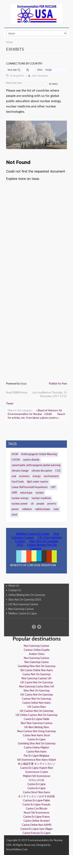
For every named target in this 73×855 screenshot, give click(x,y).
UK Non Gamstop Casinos (23, 604)
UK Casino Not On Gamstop (36, 682)
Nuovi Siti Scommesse (36, 812)
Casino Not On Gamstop (36, 674)
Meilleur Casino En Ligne (22, 614)
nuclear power (20, 503)
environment (51, 476)
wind (14, 514)
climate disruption (42, 471)
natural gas (26, 492)
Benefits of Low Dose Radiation (33, 565)
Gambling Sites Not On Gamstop (36, 666)
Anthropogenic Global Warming (39, 454)
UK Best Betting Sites (36, 727)
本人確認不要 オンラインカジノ (36, 764)
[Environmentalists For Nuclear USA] (36, 14)
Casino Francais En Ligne (36, 833)
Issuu (23, 383)
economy (24, 476)
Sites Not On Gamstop (36, 690)
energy (37, 476)
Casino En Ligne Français (36, 804)
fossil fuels (18, 481)
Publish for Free (58, 383)
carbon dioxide (31, 460)
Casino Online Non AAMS (36, 825)
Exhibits (15, 49)
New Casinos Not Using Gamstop (36, 731)
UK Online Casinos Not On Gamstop (36, 715)
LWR (14, 492)
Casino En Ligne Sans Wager (36, 829)
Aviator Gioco (36, 654)
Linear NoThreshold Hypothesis (30, 487)
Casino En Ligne (36, 739)
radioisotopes (42, 509)
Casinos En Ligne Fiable (36, 800)
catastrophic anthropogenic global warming (36, 465)
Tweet (9, 403)
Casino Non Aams (36, 751)
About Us (13, 586)
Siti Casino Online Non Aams (36, 670)
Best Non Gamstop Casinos (36, 723)
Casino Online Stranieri (37, 821)
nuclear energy (20, 498)
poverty (51, 503)
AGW (15, 454)
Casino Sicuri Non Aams (36, 792)
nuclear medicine (41, 498)
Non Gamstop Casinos (21, 609)
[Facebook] (34, 627)
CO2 (58, 471)
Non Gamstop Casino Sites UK (36, 686)
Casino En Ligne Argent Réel (36, 768)
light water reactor (37, 481)
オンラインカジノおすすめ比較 (36, 796)
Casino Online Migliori (36, 747)
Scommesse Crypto (36, 772)
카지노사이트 (36, 780)
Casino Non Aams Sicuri (36, 735)
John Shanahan (40, 75)
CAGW (16, 460)
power (15, 509)
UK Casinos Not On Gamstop (36, 711)
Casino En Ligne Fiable (36, 719)
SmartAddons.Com (17, 849)
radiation (27, 509)
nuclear (39, 492)
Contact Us (14, 590)
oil (32, 503)
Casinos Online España (36, 650)
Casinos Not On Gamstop (36, 699)
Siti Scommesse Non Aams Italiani (36, 760)
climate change (20, 471)
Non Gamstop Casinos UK (36, 678)
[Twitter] (39, 627)
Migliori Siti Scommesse (36, 776)
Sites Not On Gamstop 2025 (24, 599)
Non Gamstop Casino (36, 662)
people (40, 503)
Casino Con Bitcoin (36, 808)
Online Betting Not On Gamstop (26, 595)
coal (14, 476)
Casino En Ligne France (36, 817)
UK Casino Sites (36, 707)
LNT (53, 487)
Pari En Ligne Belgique (36, 756)
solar (56, 509)
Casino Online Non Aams (36, 703)
